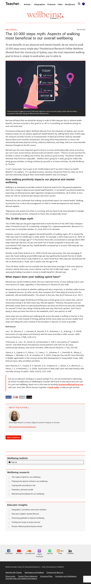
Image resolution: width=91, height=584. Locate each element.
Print (28, 397)
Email (22, 397)
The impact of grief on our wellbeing (26, 477)
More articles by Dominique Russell (22, 427)
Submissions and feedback (34, 572)
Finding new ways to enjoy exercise (26, 522)
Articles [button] (27, 4)
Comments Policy (46, 576)
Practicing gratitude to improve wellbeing (28, 518)
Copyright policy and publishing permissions (21, 578)
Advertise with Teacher (14, 572)
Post (14, 397)
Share (8, 397)
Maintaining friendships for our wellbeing (28, 494)
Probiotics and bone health (22, 490)
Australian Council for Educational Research (25, 567)
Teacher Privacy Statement (27, 576)
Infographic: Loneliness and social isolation (29, 510)
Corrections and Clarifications (65, 576)
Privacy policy (10, 576)
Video (60, 4)
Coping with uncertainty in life (23, 485)
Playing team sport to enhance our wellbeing (29, 481)
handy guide (53, 387)
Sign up (14, 462)
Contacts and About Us (55, 572)
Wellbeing (11, 30)
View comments (13, 437)
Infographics (39, 4)
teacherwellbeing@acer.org (70, 384)
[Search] (79, 3)
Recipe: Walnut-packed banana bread (27, 526)
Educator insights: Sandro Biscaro (25, 514)
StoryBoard (70, 4)
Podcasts (51, 4)
